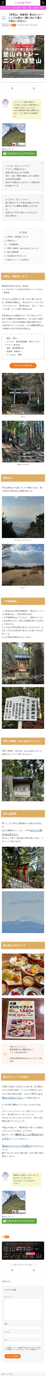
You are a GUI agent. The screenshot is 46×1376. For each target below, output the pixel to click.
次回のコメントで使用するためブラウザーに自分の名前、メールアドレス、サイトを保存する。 (24, 1348)
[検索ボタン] (43, 3)
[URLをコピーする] (33, 88)
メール (6, 1332)
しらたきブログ (23, 3)
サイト (6, 1340)
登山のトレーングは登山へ (18, 260)
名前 (5, 1324)
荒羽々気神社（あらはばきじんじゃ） (23, 248)
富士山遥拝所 (13, 252)
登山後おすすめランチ (16, 256)
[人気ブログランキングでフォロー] (19, 156)
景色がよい (12, 241)
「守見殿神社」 (14, 244)
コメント (8, 1297)
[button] (12, 88)
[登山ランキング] (13, 146)
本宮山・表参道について (17, 237)
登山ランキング (7, 149)
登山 (13, 25)
